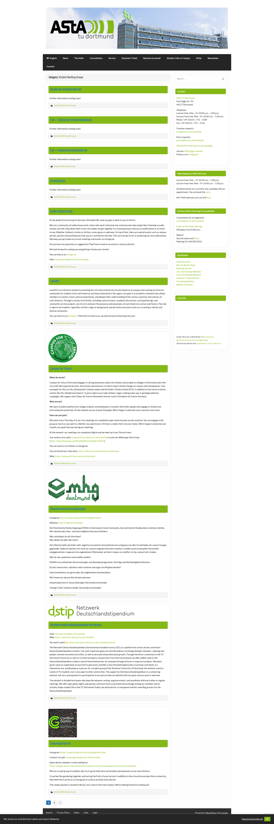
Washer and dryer (184, 284)
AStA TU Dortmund (185, 98)
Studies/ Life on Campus (178, 58)
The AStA (79, 58)
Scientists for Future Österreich (209, 343)
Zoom (196, 238)
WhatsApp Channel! (193, 151)
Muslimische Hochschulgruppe (67, 509)
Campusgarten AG (60, 743)
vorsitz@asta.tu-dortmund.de (190, 221)
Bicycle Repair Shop (185, 265)
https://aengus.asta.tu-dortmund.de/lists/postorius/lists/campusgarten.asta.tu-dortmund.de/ (93, 766)
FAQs (199, 58)
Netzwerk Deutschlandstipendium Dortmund (75, 625)
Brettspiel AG (57, 181)
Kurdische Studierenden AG (65, 89)
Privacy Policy (63, 813)
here (208, 192)
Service (112, 58)
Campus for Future (60, 369)
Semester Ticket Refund (187, 278)
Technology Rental (185, 281)
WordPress (211, 813)
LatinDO (54, 281)
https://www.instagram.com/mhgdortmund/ (80, 517)
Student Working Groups (65, 105)
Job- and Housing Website (188, 271)
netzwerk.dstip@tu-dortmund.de (70, 634)
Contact (51, 66)
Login (95, 813)
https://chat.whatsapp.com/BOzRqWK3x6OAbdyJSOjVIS (77, 441)
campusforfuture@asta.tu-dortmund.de (89, 437)
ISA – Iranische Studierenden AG (68, 150)
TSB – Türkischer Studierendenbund (71, 120)
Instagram (71, 254)
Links (86, 813)
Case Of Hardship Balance (188, 274)
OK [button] (267, 819)
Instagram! (193, 154)
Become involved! (152, 58)
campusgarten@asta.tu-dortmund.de (83, 757)
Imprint (49, 813)
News (65, 58)
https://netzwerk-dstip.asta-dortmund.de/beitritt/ (92, 642)
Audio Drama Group (61, 211)
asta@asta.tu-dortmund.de (188, 131)
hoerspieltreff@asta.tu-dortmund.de (72, 259)
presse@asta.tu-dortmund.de (190, 140)
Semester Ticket (129, 58)
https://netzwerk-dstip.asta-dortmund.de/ (74, 637)
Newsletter (213, 58)
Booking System (184, 268)
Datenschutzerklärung (252, 819)
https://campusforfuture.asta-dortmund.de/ (75, 456)
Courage (224, 813)
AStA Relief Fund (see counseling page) (194, 145)
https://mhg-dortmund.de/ (71, 522)
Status (76, 813)
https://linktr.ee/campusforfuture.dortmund (98, 451)
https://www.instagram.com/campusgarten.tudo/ (83, 752)
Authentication (183, 261)
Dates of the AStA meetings (189, 226)
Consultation (96, 58)
